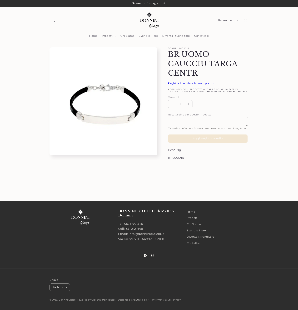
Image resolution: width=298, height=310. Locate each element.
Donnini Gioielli (68, 300)
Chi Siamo (194, 224)
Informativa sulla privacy (166, 300)
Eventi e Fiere (196, 230)
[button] (53, 20)
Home (191, 211)
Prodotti (192, 218)
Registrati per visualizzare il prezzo (190, 83)
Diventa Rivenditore (200, 236)
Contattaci (194, 243)
